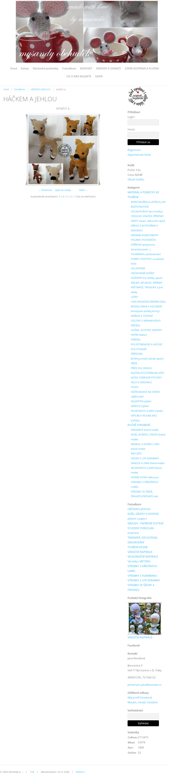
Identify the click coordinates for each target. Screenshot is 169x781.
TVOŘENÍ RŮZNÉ (138, 547)
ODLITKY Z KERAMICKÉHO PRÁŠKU (146, 323)
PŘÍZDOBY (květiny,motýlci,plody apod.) (147, 356)
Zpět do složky (63, 190)
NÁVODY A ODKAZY (108, 68)
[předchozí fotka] (8, 149)
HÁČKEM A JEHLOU (41, 89)
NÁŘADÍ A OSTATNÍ (142, 315)
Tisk (32, 771)
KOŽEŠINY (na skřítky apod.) (146, 278)
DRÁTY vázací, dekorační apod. (148, 220)
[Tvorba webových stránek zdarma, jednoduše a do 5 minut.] (23, 772)
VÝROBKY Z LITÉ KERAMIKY (144, 580)
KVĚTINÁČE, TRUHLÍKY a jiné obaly (147, 290)
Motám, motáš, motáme (143, 702)
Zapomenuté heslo (139, 154)
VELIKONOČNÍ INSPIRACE (143, 556)
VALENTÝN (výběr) (141, 401)
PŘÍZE (134, 363)
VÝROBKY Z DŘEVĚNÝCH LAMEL (144, 484)
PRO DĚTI (136, 453)
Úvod (13, 68)
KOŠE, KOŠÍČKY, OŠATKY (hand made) (148, 437)
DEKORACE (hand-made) (144, 429)
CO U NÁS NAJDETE (79, 76)
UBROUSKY (137, 396)
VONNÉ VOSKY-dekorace (145, 477)
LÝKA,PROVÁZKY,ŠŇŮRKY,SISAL (148, 301)
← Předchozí (45, 190)
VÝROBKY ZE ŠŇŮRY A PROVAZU (141, 587)
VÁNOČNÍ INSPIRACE (140, 552)
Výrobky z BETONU (139, 561)
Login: (131, 117)
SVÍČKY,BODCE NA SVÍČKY (145, 391)
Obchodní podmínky (45, 68)
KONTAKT (86, 68)
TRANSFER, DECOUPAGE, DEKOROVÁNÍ (143, 540)
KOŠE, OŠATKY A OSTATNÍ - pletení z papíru (144, 516)
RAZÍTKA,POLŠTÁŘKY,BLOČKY (147, 373)
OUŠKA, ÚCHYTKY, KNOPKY (146, 330)
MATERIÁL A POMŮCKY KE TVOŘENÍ (143, 194)
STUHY (134, 387)
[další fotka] (117, 149)
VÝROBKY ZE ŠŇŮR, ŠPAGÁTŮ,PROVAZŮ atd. (144, 494)
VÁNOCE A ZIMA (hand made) (147, 463)
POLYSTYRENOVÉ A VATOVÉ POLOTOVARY (146, 347)
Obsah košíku (136, 179)
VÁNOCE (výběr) (140, 406)
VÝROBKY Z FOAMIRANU (142, 576)
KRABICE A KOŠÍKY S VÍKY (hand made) (145, 446)
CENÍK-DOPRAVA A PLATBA (142, 68)
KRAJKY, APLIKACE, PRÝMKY (146, 282)
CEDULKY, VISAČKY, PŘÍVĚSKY (147, 216)
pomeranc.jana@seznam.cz (144, 685)
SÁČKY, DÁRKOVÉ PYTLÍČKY (146, 377)
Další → (83, 190)
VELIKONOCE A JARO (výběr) (147, 410)
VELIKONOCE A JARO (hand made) (146, 470)
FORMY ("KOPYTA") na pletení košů (147, 261)
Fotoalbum (69, 68)
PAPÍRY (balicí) (139, 334)
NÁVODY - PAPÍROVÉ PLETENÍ (145, 523)
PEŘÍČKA (135, 339)
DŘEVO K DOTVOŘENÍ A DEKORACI (144, 228)
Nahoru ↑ (81, 771)
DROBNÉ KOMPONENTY (144, 235)
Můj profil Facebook (140, 697)
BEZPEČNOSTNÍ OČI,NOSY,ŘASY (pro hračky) (147, 209)
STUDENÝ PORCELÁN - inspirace (141, 530)
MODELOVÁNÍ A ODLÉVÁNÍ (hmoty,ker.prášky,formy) (146, 309)
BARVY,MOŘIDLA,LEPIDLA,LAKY (149, 201)
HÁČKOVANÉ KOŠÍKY (142, 273)
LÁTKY (134, 296)
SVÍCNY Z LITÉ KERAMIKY (145, 458)
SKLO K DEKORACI (141, 382)
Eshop (25, 68)
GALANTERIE (138, 268)
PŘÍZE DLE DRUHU (141, 368)
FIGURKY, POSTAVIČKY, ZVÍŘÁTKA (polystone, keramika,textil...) (143, 244)
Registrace (134, 150)
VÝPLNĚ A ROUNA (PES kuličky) (144, 418)
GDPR (98, 76)
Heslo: (131, 129)
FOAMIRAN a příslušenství (146, 254)
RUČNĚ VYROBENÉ (139, 425)
